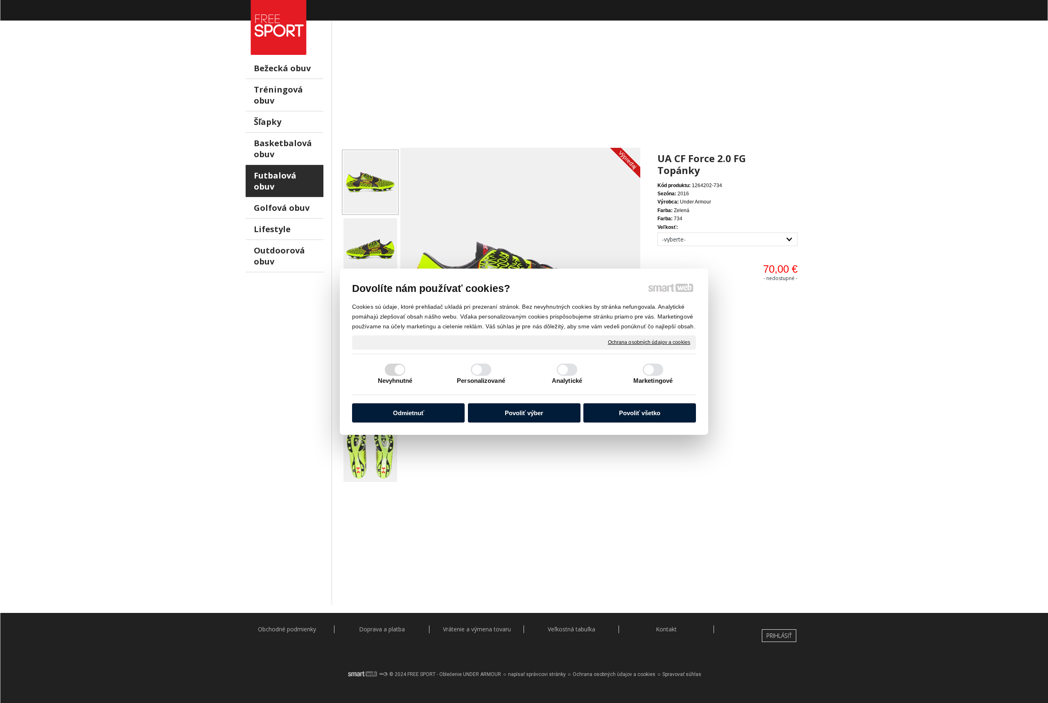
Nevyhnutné (395, 380)
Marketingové (653, 380)
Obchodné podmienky (287, 629)
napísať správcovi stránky (537, 674)
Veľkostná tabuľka (571, 629)
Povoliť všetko (639, 412)
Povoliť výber (524, 412)
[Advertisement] (571, 90)
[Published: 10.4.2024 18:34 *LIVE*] (383, 674)
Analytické (567, 380)
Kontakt (666, 629)
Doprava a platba (382, 629)
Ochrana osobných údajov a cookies (649, 342)
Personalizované (481, 380)
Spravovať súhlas (681, 674)
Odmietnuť (408, 412)
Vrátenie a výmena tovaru (477, 629)
